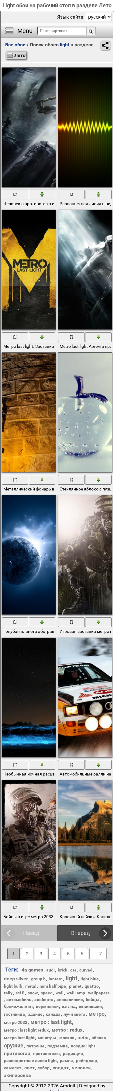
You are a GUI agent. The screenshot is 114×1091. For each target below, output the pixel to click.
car (73, 970)
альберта (44, 999)
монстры (47, 1037)
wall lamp (76, 992)
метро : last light (51, 1022)
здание (35, 1014)
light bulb (13, 986)
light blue (90, 978)
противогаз (17, 1053)
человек (81, 1068)
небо (83, 1037)
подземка (57, 1045)
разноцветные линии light (30, 1060)
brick (62, 970)
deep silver (16, 979)
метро (96, 1014)
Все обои (15, 45)
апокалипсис (70, 999)
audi (50, 970)
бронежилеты (18, 1006)
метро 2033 (15, 1022)
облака (99, 1037)
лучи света (74, 1014)
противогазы (46, 1053)
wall (60, 992)
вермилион (47, 1006)
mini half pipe (53, 986)
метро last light (19, 1037)
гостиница (14, 1014)
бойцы (92, 999)
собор (44, 1067)
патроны (35, 1045)
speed (47, 992)
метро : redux (67, 1030)
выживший (90, 1006)
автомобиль (18, 999)
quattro (92, 986)
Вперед (80, 933)
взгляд (69, 1006)
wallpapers (98, 992)
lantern (56, 978)
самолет (12, 1067)
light (72, 978)
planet (75, 986)
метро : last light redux (26, 1030)
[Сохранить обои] (42, 194)
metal (30, 986)
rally (8, 992)
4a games (32, 970)
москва (66, 1037)
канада (53, 1014)
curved (85, 970)
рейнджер (86, 1060)
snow (33, 992)
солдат (61, 1068)
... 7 (98, 954)
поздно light (83, 1045)
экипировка (17, 1075)
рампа (66, 1060)
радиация (73, 1053)
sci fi (20, 992)
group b (38, 978)
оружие (13, 1045)
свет (29, 1068)
